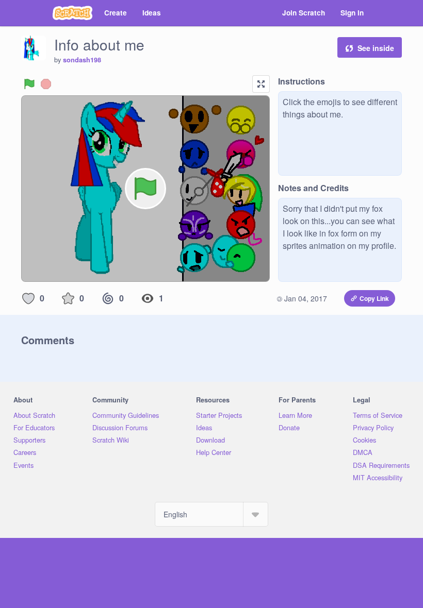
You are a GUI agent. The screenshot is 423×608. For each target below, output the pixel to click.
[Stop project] (46, 84)
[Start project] (29, 84)
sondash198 (82, 59)
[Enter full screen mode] (261, 84)
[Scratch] (72, 13)
